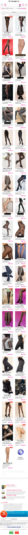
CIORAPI (11, 8)
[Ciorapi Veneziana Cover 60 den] (20, 69)
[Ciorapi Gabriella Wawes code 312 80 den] (7, 137)
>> (3, 474)
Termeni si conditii (20, 522)
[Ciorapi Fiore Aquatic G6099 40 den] (7, 273)
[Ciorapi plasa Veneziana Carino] (7, 250)
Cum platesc (11, 522)
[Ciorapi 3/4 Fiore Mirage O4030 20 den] (7, 432)
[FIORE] (7, 32)
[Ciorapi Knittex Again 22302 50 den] (20, 183)
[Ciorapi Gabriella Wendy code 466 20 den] (7, 296)
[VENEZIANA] (7, 78)
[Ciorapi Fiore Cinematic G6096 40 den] (20, 273)
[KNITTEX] (20, 32)
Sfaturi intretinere (20, 523)
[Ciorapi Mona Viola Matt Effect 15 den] (7, 228)
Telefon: (21, 8)
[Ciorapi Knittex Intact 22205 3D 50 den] (20, 386)
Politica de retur (13, 523)
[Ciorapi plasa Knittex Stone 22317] (7, 92)
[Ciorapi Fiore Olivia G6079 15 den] (20, 318)
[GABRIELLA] (7, 146)
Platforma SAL (8, 524)
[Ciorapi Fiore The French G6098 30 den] (7, 182)
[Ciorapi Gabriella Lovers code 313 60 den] (20, 160)
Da (11, 532)
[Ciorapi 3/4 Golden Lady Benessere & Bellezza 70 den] (20, 46)
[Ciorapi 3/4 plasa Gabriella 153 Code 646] (20, 250)
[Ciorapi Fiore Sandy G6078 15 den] (7, 318)
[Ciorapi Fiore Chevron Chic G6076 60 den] (20, 364)
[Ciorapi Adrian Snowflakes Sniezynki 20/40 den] (7, 46)
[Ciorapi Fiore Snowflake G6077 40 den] (20, 341)
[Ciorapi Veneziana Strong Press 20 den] (7, 205)
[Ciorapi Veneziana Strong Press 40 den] (20, 205)
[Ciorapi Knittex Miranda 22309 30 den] (20, 24)
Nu (16, 532)
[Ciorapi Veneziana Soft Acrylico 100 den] (7, 114)
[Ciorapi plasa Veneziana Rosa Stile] (20, 228)
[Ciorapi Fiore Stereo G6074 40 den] (7, 386)
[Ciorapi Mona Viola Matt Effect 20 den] (7, 160)
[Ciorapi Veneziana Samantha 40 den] (7, 69)
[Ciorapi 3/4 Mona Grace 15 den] (7, 454)
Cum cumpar (5, 522)
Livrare (15, 522)
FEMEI (7, 8)
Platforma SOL (2, 524)
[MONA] (7, 168)
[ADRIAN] (7, 55)
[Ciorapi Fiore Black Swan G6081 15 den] (20, 296)
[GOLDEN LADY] (20, 55)
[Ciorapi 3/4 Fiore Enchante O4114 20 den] (7, 24)
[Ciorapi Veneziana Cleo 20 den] (7, 341)
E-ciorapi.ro (14, 1)
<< (3, 471)
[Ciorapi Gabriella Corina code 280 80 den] (7, 364)
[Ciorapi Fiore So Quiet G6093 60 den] (20, 92)
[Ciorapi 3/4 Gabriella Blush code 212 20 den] (7, 409)
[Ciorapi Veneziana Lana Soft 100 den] (20, 114)
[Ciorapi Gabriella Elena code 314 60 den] (20, 137)
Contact (1, 522)
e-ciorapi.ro (11, 503)
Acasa (4, 8)
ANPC (24, 523)
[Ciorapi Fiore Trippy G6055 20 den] (20, 432)
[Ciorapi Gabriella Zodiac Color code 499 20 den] (20, 409)
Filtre (14, 12)
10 (21, 471)
